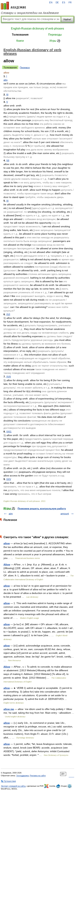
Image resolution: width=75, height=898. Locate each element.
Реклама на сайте (38, 775)
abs (5, 79)
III (7, 94)
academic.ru (13, 5)
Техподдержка (22, 775)
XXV (8, 479)
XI (7, 200)
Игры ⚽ (55, 40)
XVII (8, 376)
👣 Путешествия (8, 781)
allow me (8, 709)
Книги (20, 40)
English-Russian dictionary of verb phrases (37, 28)
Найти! (67, 19)
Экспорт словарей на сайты (13, 786)
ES (63, 2)
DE (57, 2)
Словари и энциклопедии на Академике (30, 13)
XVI (8, 314)
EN (50, 2)
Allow (6, 564)
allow (6, 543)
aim (11, 513)
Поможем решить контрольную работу (42, 508)
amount (65, 513)
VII (7, 160)
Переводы (55, 34)
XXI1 (9, 431)
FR (70, 2)
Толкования (20, 34)
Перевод (25, 67)
